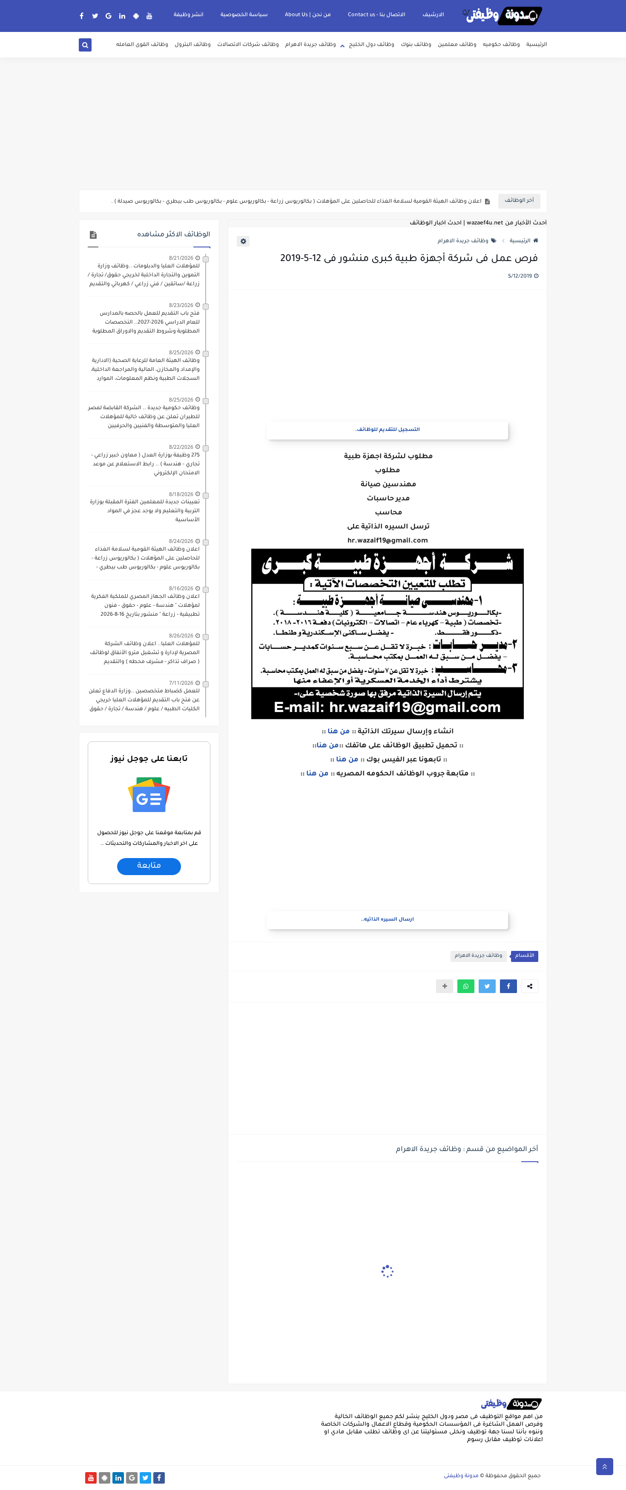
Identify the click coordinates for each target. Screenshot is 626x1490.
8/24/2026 (181, 541)
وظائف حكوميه (501, 45)
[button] (508, 986)
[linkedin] (122, 15)
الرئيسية (536, 45)
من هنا (338, 732)
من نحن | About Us (308, 15)
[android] (136, 15)
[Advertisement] (313, 123)
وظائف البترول (193, 45)
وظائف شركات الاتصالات (248, 45)
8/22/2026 (181, 447)
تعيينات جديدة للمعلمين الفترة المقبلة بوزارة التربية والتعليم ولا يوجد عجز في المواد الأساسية (145, 511)
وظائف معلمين (457, 45)
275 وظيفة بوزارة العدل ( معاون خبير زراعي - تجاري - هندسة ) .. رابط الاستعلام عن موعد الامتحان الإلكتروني (145, 465)
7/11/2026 (181, 682)
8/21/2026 (181, 257)
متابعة (149, 866)
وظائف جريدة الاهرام (310, 45)
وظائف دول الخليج (371, 45)
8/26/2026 (181, 635)
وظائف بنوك (416, 45)
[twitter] (95, 15)
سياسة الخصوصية (244, 15)
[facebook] (81, 15)
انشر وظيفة (189, 15)
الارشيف (433, 15)
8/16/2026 (181, 588)
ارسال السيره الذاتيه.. (387, 920)
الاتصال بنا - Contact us (376, 15)
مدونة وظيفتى (461, 1476)
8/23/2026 (181, 305)
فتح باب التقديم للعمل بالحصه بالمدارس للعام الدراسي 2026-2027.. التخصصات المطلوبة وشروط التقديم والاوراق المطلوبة (146, 323)
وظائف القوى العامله (142, 45)
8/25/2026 (181, 352)
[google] (109, 15)
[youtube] (149, 15)
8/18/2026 (181, 494)
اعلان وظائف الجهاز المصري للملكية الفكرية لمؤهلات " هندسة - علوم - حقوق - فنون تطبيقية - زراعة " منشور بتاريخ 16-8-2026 (145, 606)
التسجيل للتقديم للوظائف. (387, 430)
